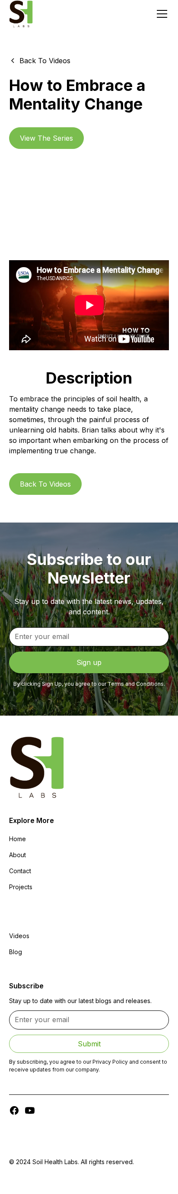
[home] (21, 13)
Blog (15, 951)
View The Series (46, 138)
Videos (19, 935)
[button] (160, 13)
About (17, 854)
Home (17, 838)
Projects (20, 887)
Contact (20, 871)
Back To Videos (45, 484)
